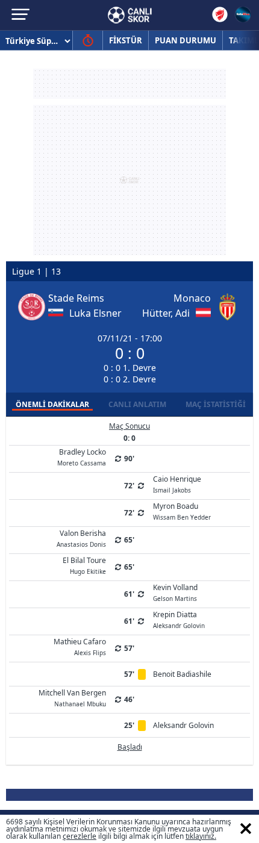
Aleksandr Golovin (183, 725)
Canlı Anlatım (137, 404)
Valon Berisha (81, 537)
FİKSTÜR (125, 40)
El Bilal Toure (84, 564)
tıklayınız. (201, 836)
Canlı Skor (130, 15)
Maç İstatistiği (216, 404)
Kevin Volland (175, 592)
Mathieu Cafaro (80, 646)
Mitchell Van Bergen (72, 697)
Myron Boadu (182, 510)
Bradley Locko (81, 456)
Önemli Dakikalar (52, 404)
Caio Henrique (177, 483)
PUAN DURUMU (185, 40)
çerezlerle (79, 836)
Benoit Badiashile (182, 674)
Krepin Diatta (179, 619)
